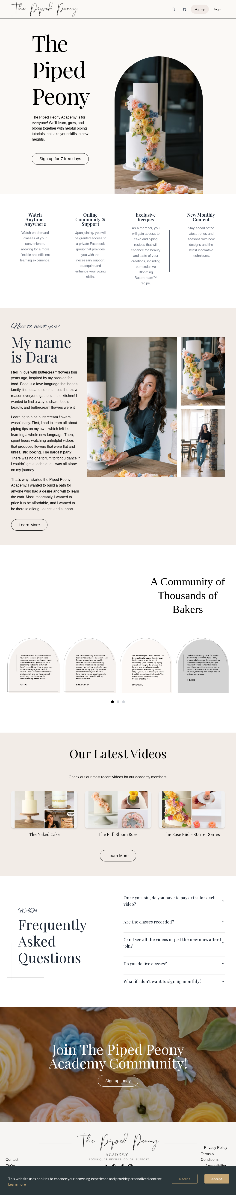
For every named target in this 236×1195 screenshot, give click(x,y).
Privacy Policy (215, 1148)
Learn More (29, 525)
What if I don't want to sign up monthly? (162, 981)
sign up (200, 9)
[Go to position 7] (123, 701)
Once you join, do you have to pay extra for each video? (170, 901)
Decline (184, 1179)
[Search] (173, 9)
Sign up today (118, 1081)
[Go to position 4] (118, 701)
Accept (216, 1179)
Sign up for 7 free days (60, 158)
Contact (12, 1159)
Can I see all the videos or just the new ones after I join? (172, 943)
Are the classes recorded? (149, 922)
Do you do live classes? (145, 963)
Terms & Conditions (209, 1156)
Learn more (17, 1184)
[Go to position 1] (112, 701)
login (217, 9)
